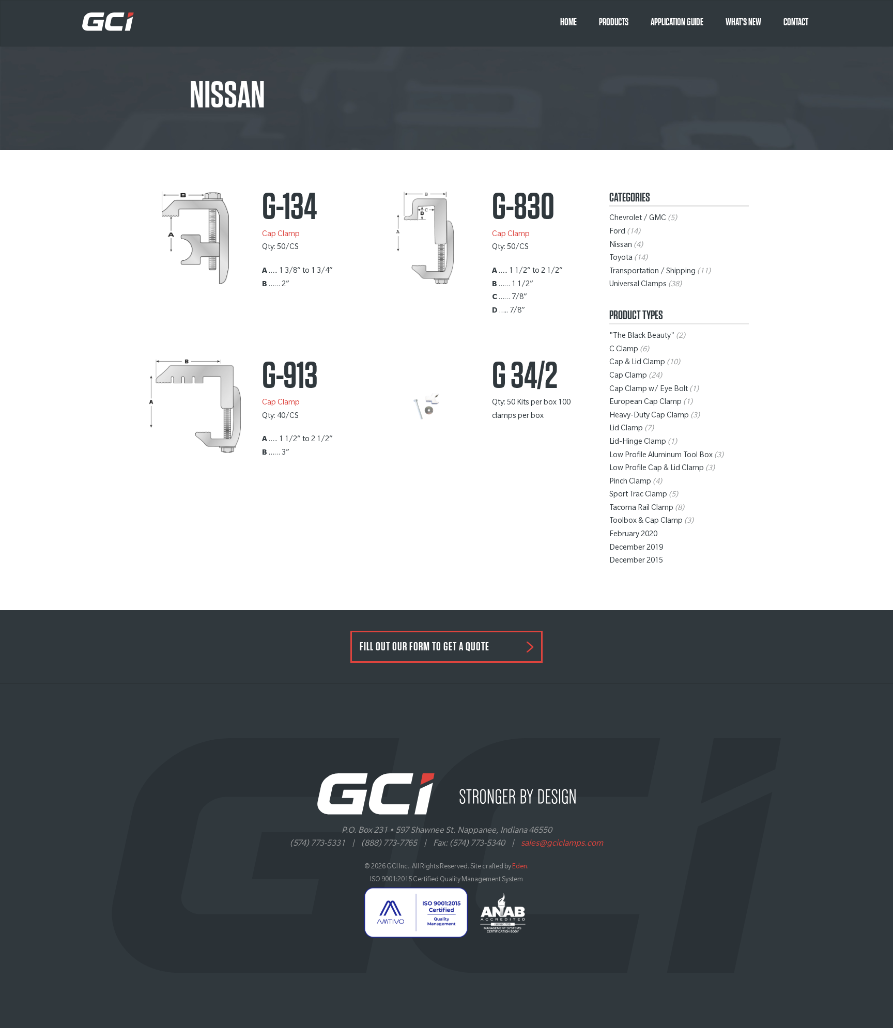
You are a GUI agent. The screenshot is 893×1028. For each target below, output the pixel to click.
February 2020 (633, 535)
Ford (617, 232)
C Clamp (623, 350)
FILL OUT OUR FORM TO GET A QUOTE (424, 646)
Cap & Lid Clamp (637, 363)
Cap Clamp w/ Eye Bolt (648, 390)
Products (613, 22)
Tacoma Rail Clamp (641, 509)
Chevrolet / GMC (637, 219)
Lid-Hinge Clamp (637, 443)
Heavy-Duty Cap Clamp (649, 416)
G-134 (289, 207)
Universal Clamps (638, 285)
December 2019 (636, 548)
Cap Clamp (281, 235)
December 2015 (636, 561)
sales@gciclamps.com (562, 844)
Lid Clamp (626, 429)
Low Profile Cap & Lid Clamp (656, 469)
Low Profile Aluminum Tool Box (661, 456)
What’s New (743, 22)
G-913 (290, 376)
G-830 (523, 207)
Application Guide (677, 22)
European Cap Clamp (645, 403)
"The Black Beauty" (641, 337)
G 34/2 (525, 376)
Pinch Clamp (630, 482)
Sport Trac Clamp (638, 495)
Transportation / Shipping (652, 272)
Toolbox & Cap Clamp (646, 522)
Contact (795, 22)
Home (568, 22)
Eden (519, 867)
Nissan (620, 246)
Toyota (621, 259)
